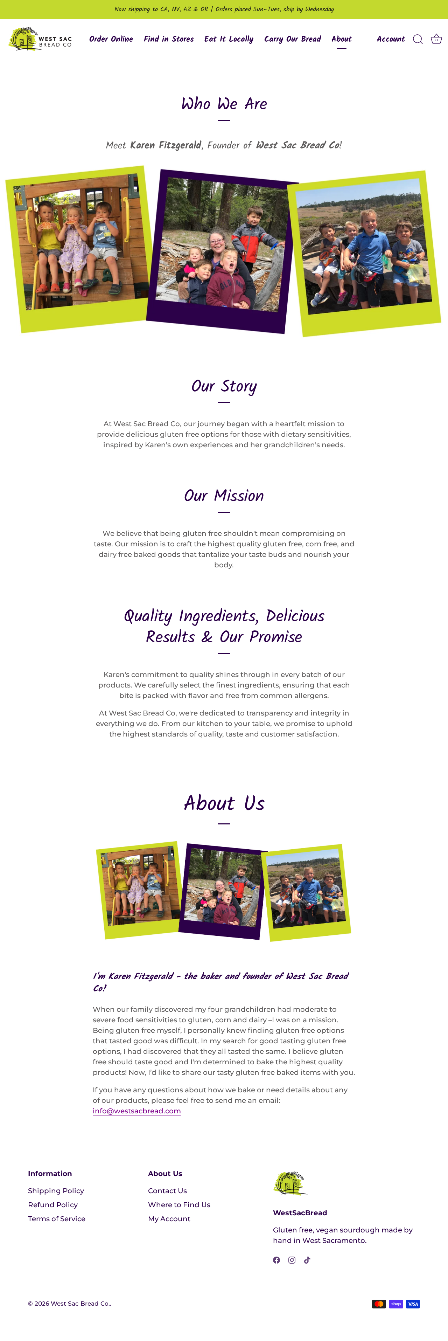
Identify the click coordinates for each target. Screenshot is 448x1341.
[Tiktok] (307, 1259)
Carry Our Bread (292, 39)
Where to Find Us (179, 1205)
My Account (169, 1219)
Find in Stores (169, 39)
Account (391, 39)
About (341, 39)
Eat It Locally (228, 39)
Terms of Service (56, 1219)
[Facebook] (276, 1259)
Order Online (111, 39)
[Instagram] (291, 1259)
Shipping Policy (56, 1191)
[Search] (418, 39)
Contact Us (167, 1191)
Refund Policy (53, 1205)
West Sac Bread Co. (80, 1303)
